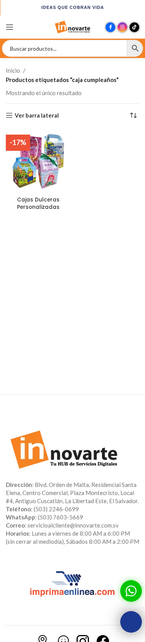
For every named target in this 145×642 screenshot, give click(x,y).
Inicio (13, 70)
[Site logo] (72, 26)
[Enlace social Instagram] (122, 27)
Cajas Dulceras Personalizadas (38, 203)
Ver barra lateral (37, 115)
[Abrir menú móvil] (9, 27)
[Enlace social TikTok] (134, 27)
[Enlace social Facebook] (110, 27)
